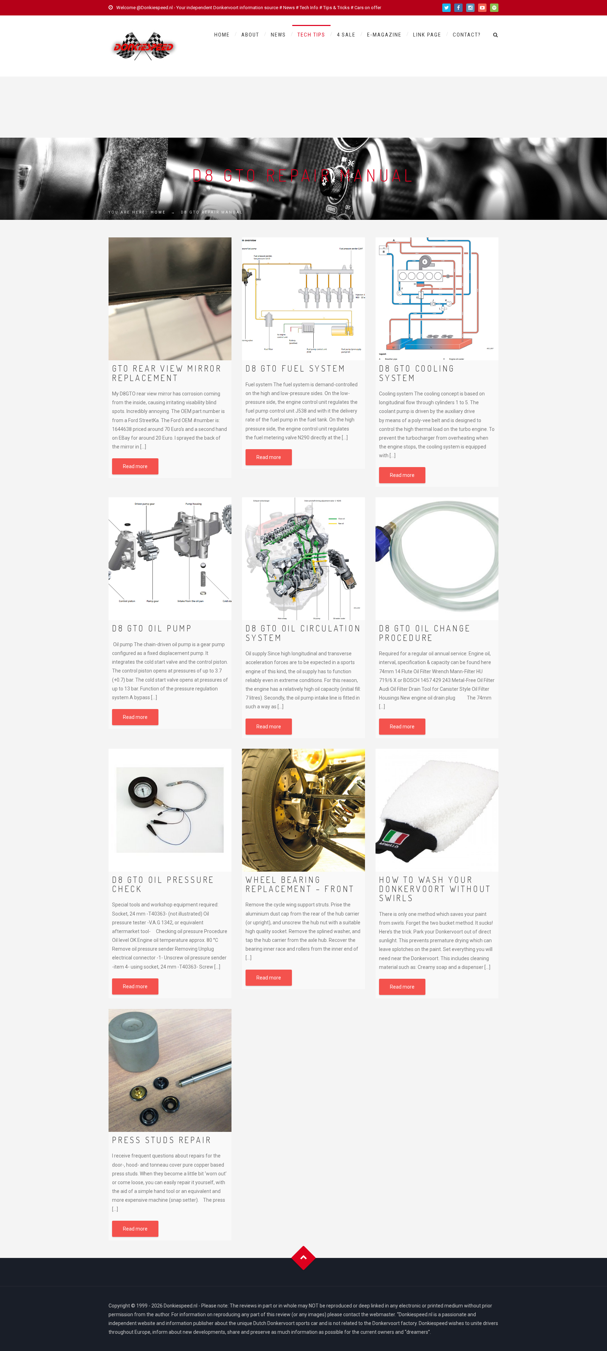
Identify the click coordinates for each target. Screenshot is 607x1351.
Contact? (467, 35)
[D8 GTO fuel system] (303, 298)
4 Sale (346, 35)
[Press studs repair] (170, 1070)
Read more (135, 466)
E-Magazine (384, 35)
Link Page (427, 35)
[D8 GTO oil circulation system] (303, 558)
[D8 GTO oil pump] (170, 558)
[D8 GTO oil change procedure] (437, 558)
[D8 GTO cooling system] (437, 298)
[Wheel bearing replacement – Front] (303, 810)
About (250, 35)
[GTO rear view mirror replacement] (170, 298)
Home (222, 35)
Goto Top (303, 1257)
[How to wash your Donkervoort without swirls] (437, 810)
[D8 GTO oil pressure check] (170, 810)
